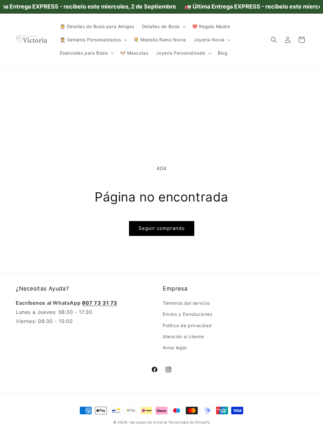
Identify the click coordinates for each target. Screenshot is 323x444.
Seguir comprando (161, 228)
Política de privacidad (187, 325)
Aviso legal (175, 347)
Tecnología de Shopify (189, 422)
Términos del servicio (186, 303)
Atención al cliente (183, 336)
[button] (163, 26)
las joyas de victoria (148, 422)
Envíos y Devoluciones (188, 314)
